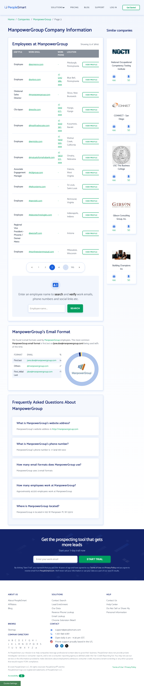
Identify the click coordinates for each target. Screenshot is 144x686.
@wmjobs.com (35, 141)
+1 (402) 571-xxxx (60, 157)
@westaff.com (35, 233)
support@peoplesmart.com (68, 630)
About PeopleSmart (17, 600)
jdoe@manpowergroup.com (39, 372)
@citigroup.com (36, 172)
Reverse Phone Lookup (63, 612)
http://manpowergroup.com (65, 429)
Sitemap (12, 630)
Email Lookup (58, 616)
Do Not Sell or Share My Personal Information (118, 610)
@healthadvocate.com (39, 125)
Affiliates (12, 604)
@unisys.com (35, 79)
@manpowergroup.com (39, 95)
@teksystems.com (37, 187)
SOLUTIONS (57, 7)
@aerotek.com (35, 201)
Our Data (56, 608)
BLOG (86, 7)
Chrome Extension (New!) (64, 620)
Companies (24, 19)
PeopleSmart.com (47, 571)
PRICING (74, 7)
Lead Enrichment (60, 604)
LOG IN (113, 7)
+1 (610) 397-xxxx (60, 126)
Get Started (131, 7)
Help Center (112, 604)
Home (11, 19)
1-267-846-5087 (62, 634)
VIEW (91, 64)
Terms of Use (95, 567)
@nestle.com (35, 110)
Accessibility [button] (13, 676)
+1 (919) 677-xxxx (60, 110)
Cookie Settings (10, 683)
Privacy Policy (110, 567)
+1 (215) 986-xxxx (60, 80)
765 (72, 267)
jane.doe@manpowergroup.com (41, 360)
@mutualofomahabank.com (42, 157)
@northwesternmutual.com (41, 252)
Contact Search (59, 600)
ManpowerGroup (42, 19)
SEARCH (75, 308)
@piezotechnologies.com (40, 215)
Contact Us (111, 600)
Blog (10, 608)
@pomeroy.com (36, 64)
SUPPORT (99, 7)
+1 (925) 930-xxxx (60, 141)
